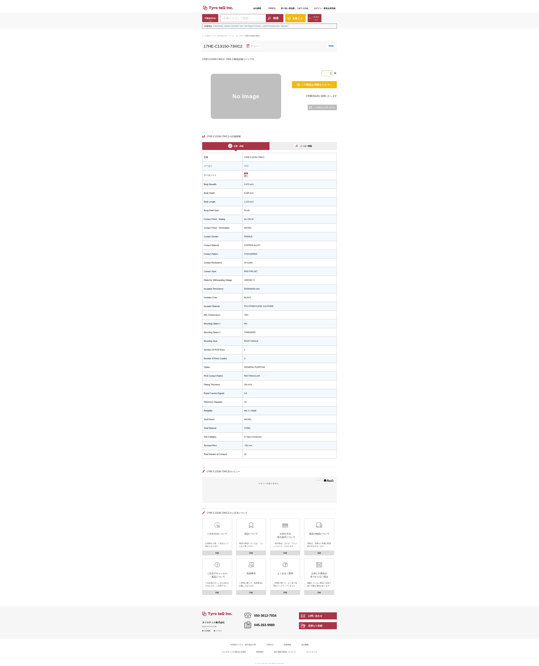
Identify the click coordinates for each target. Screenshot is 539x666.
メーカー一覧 (233, 36)
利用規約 (259, 652)
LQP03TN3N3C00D (271, 26)
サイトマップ (311, 652)
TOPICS (271, 8)
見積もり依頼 (315, 625)
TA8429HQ (218, 26)
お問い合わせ (315, 616)
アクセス (219, 630)
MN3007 (284, 26)
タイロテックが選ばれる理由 (234, 652)
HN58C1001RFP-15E (233, 26)
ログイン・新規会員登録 (324, 8)
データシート (255, 46)
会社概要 (257, 8)
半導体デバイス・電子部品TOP (216, 36)
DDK (241, 36)
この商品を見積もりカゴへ (316, 84)
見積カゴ (297, 18)
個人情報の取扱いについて (285, 652)
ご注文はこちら (315, 18)
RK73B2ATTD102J (252, 26)
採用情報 (287, 645)
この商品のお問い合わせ (324, 107)
